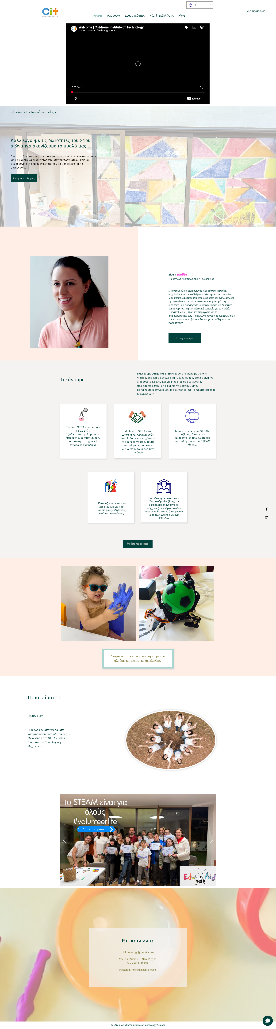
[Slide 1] (142, 881)
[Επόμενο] (211, 840)
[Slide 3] (138, 881)
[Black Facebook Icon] (267, 509)
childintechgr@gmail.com (138, 952)
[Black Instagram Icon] (267, 518)
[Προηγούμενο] (64, 840)
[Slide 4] (134, 881)
